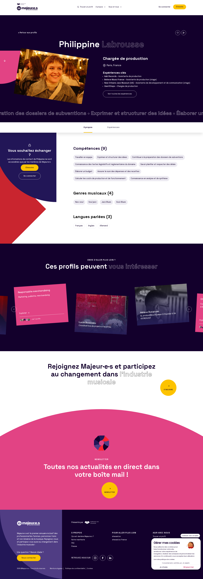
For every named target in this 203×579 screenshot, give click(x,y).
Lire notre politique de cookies (164, 559)
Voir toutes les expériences (120, 94)
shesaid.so (116, 536)
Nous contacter (29, 558)
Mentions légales (56, 568)
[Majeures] (28, 8)
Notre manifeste (78, 540)
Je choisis (164, 567)
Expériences (113, 127)
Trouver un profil (159, 536)
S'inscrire (179, 7)
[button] (14, 309)
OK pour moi (188, 567)
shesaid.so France (119, 540)
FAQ (72, 543)
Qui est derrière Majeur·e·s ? (82, 536)
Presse (74, 546)
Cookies (90, 568)
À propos (88, 127)
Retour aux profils (28, 33)
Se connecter (164, 7)
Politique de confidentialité (75, 568)
